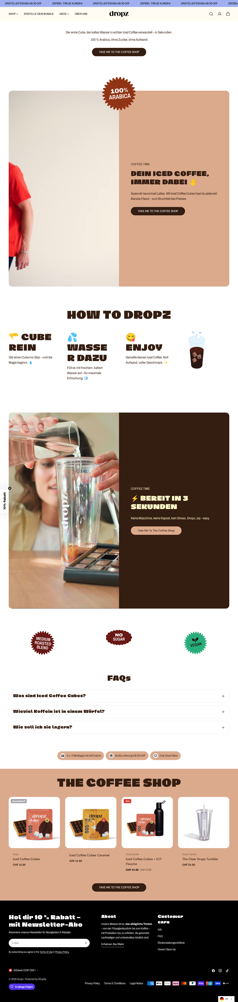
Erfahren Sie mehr (112, 944)
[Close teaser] (9, 488)
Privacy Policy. (62, 951)
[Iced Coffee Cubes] (34, 822)
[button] (4, 501)
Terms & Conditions (114, 983)
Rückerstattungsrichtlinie (171, 942)
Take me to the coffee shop (156, 530)
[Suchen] (211, 13)
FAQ (160, 936)
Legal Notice (136, 983)
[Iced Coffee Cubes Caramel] (90, 822)
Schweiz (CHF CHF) (24, 970)
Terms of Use (46, 951)
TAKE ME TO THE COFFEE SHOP (158, 211)
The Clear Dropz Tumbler (200, 859)
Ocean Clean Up (167, 949)
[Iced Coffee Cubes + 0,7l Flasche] (147, 822)
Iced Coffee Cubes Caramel (89, 855)
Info (160, 929)
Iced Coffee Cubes (26, 859)
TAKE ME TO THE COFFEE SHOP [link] (119, 52)
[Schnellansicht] (55, 804)
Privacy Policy (92, 983)
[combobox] (226, 999)
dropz (20, 979)
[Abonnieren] (85, 943)
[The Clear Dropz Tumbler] (203, 822)
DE (226, 999)
